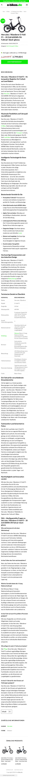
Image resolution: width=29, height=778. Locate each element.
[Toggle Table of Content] (8, 711)
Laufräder (7, 137)
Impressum (9, 769)
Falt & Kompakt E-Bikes (12, 46)
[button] (1, 4)
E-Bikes (8, 11)
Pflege (6, 649)
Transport (19, 133)
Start (4, 11)
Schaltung (3, 336)
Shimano (16, 333)
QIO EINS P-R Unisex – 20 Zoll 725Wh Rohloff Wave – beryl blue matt (21, 759)
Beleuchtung (12, 278)
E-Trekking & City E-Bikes (16, 11)
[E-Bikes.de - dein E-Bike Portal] (14, 5)
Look (20, 233)
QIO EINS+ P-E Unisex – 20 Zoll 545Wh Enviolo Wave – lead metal (7, 759)
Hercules (6, 93)
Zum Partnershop (14, 62)
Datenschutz (18, 769)
